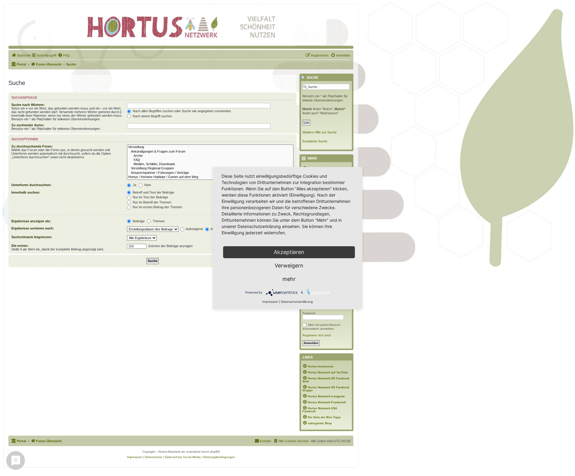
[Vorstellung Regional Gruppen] (210, 168)
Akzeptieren (289, 252)
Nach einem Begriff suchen (152, 116)
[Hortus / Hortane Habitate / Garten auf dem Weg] (210, 177)
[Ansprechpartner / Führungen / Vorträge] (210, 173)
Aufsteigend (194, 229)
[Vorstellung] (210, 147)
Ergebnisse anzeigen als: (31, 221)
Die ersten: (19, 245)
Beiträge (138, 221)
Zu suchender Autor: (27, 125)
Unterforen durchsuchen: (31, 185)
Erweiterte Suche (314, 141)
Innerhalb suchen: (25, 192)
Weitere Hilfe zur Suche (319, 132)
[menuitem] (21, 55)
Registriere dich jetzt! (316, 335)
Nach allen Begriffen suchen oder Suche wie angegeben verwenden (181, 111)
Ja (134, 185)
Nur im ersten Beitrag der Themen (157, 207)
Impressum (270, 301)
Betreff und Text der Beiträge (153, 192)
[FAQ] (210, 160)
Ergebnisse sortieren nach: (32, 228)
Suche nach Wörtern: (28, 105)
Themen (158, 221)
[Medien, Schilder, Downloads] (210, 164)
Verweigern (289, 265)
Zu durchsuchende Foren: (32, 146)
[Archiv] (210, 156)
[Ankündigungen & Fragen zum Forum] (210, 152)
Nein (147, 185)
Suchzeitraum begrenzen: (31, 237)
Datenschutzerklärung (297, 301)
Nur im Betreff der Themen (151, 202)
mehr (289, 279)
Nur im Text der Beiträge (150, 197)
